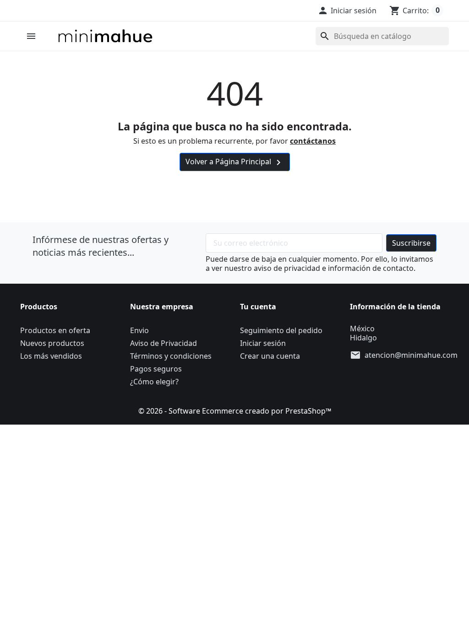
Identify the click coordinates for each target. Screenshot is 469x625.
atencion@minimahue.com (411, 355)
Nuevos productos (52, 343)
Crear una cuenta (270, 356)
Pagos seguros (156, 369)
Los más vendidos (51, 356)
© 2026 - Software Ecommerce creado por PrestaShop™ (234, 411)
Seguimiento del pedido (281, 330)
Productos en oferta (55, 330)
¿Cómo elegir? (154, 382)
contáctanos (313, 141)
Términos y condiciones (171, 356)
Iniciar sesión (263, 343)
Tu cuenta (258, 306)
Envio (139, 330)
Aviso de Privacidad (163, 343)
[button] (347, 10)
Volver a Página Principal (234, 162)
